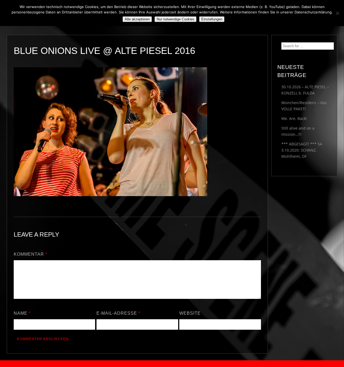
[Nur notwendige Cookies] (337, 13)
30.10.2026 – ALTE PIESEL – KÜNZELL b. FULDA (305, 90)
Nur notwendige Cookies (175, 19)
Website (190, 313)
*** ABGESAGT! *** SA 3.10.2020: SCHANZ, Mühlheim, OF (301, 150)
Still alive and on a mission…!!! (297, 131)
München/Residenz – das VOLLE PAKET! (304, 105)
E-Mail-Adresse (118, 313)
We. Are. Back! (294, 118)
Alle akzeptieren (137, 19)
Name (22, 313)
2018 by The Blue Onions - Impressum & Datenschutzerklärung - (172, 363)
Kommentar (30, 254)
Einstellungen (211, 19)
